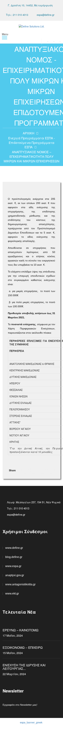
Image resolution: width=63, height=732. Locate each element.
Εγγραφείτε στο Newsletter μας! (20, 704)
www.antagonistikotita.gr (20, 584)
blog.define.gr (13, 556)
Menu (5, 34)
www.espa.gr (13, 566)
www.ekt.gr (12, 593)
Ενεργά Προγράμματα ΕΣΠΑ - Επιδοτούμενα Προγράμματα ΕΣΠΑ (31, 142)
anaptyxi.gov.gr (14, 575)
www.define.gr (14, 547)
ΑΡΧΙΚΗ (28, 133)
